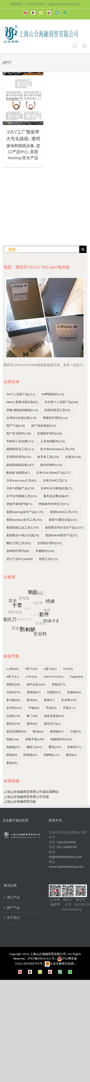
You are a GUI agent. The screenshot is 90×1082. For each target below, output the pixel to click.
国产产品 (15, 425)
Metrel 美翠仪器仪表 (22, 402)
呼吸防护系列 (55, 418)
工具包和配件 (52, 441)
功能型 (54, 692)
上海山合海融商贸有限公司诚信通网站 (31, 792)
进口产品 (13, 897)
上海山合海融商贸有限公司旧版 (26, 797)
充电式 (59, 684)
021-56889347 (67, 847)
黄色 (11, 763)
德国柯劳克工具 (20, 449)
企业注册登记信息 (62, 963)
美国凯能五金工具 (22, 527)
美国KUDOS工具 (64, 512)
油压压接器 (54, 716)
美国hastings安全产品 (25, 512)
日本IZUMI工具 (55, 480)
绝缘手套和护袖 (19, 504)
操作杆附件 (51, 465)
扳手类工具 (48, 457)
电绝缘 (57, 731)
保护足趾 (35, 684)
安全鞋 (14, 708)
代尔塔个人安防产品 (61, 402)
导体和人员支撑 (20, 441)
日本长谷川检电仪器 (56, 488)
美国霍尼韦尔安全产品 (64, 527)
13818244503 (66, 842)
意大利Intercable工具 (57, 449)
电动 (38, 731)
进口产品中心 (19, 559)
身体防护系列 (17, 551)
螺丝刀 (34, 747)
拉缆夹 (73, 457)
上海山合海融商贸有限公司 (48, 954)
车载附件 (45, 551)
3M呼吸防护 (52, 394)
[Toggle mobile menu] (85, 46)
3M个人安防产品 (20, 394)
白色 (75, 731)
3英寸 (31, 669)
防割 (11, 755)
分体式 (13, 692)
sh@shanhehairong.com (64, 4)
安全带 (69, 700)
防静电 (52, 755)
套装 (49, 700)
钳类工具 (48, 559)
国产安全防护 (18, 433)
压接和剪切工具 (57, 410)
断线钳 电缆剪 (18, 472)
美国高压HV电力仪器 (22, 535)
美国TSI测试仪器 (62, 520)
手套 (69, 708)
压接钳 (74, 692)
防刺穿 (75, 747)
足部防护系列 (49, 543)
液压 (32, 723)
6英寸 (50, 669)
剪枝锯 (33, 692)
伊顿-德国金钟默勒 (22, 410)
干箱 (33, 708)
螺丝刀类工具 (18, 543)
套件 (32, 700)
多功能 (13, 700)
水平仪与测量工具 (21, 496)
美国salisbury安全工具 (24, 520)
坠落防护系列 (49, 433)
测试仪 (13, 723)
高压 (71, 755)
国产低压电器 (43, 425)
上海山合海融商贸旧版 (20, 801)
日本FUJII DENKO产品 (53, 472)
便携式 (13, 684)
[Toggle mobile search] (74, 46)
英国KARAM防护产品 (61, 535)
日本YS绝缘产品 (20, 488)
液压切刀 (52, 723)
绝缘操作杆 (61, 739)
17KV (31, 676)
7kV (68, 669)
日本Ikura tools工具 (21, 480)
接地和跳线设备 (20, 145)
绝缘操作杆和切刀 (53, 504)
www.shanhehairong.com (66, 866)
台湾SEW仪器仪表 (21, 418)
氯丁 (32, 716)
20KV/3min (53, 676)
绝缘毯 (13, 747)
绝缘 (12, 739)
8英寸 (12, 676)
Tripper (76, 676)
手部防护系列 (18, 457)
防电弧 (31, 755)
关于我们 (13, 918)
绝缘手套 (34, 739)
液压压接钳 (16, 731)
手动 (51, 708)
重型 (54, 747)
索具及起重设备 (56, 496)
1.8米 (12, 669)
